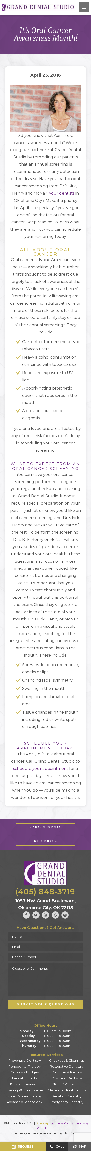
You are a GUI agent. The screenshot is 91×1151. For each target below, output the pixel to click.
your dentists (61, 193)
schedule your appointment (40, 768)
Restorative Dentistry (66, 1066)
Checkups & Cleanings (66, 1060)
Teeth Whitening (67, 1084)
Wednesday (30, 1041)
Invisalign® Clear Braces (24, 1090)
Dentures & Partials (67, 1072)
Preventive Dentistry (24, 1060)
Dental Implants (24, 1078)
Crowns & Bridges (25, 1072)
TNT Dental (72, 1133)
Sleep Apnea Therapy (24, 1096)
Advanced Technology (24, 1102)
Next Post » (45, 841)
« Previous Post (45, 827)
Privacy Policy (62, 1123)
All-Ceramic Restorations (66, 1090)
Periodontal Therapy (24, 1066)
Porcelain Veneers (24, 1084)
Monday (26, 1031)
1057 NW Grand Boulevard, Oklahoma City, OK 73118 (45, 904)
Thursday (28, 1046)
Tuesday (27, 1036)
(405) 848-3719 (45, 891)
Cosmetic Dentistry (66, 1078)
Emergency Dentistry (66, 1102)
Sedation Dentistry (66, 1096)
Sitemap (42, 1123)
